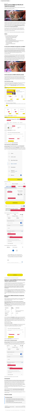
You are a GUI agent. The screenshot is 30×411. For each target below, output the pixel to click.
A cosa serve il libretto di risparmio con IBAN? (11, 36)
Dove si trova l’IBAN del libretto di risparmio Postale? (12, 41)
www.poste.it (15, 82)
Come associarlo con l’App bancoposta (11, 39)
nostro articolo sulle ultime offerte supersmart (16, 391)
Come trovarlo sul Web (9, 42)
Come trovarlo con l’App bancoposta (10, 43)
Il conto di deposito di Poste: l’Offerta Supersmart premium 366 (14, 402)
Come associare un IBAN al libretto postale (11, 37)
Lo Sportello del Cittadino (5, 0)
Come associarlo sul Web (9, 38)
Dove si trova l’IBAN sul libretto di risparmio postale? (11, 35)
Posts (7, 3)
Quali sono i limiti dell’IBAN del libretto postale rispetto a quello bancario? (15, 40)
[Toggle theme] (10, 1)
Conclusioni (7, 44)
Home (5, 3)
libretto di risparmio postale (14, 26)
